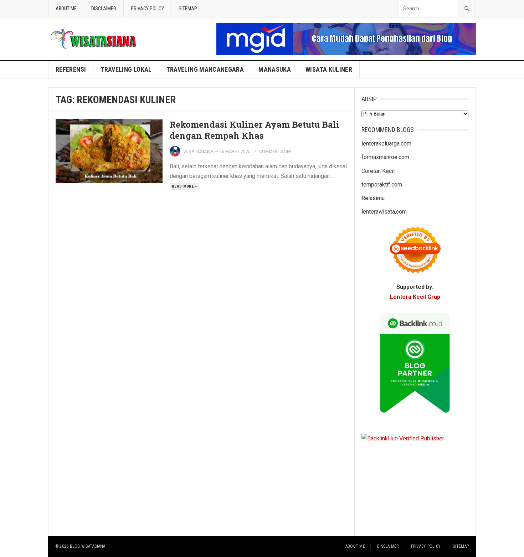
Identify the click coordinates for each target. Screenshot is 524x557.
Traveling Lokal (126, 69)
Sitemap (188, 8)
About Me (66, 8)
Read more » (184, 186)
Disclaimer (103, 8)
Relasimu (373, 198)
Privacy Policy (147, 8)
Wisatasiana (198, 151)
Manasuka (274, 69)
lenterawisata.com (384, 211)
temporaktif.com (381, 184)
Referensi (71, 69)
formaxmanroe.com (385, 157)
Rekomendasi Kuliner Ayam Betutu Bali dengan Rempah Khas (254, 130)
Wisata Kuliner (328, 69)
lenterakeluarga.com (386, 143)
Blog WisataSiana (88, 546)
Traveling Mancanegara (205, 69)
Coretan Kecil (378, 171)
